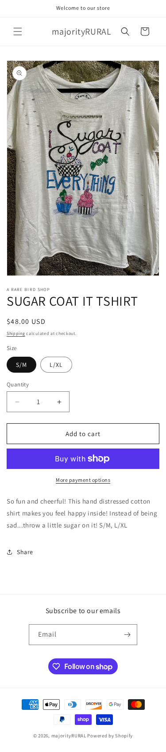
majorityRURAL (68, 735)
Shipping (16, 333)
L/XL (56, 365)
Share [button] (25, 552)
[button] (17, 31)
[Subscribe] (127, 634)
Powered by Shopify (110, 735)
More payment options (83, 479)
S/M (21, 365)
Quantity (18, 384)
